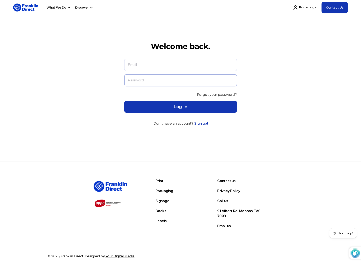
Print (159, 181)
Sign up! (201, 123)
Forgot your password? (217, 95)
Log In (180, 106)
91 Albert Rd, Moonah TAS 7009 (239, 213)
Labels (161, 221)
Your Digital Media (120, 256)
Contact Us (334, 7)
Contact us (226, 181)
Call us (222, 201)
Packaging (164, 191)
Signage (162, 201)
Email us (224, 226)
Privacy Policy (228, 191)
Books (160, 211)
